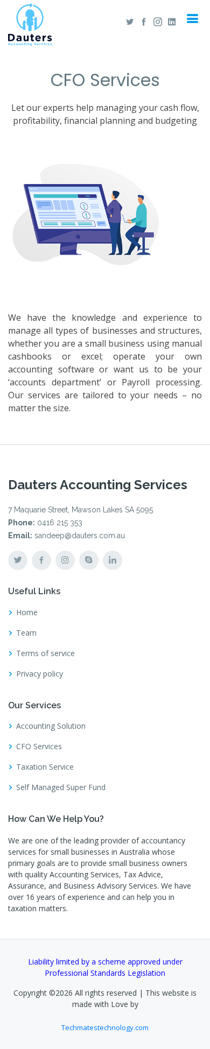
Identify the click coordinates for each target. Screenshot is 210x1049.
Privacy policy (39, 674)
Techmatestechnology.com (105, 1027)
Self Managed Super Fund (61, 787)
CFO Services (39, 746)
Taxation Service (45, 767)
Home (27, 612)
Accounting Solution (51, 726)
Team (26, 633)
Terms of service (45, 653)
